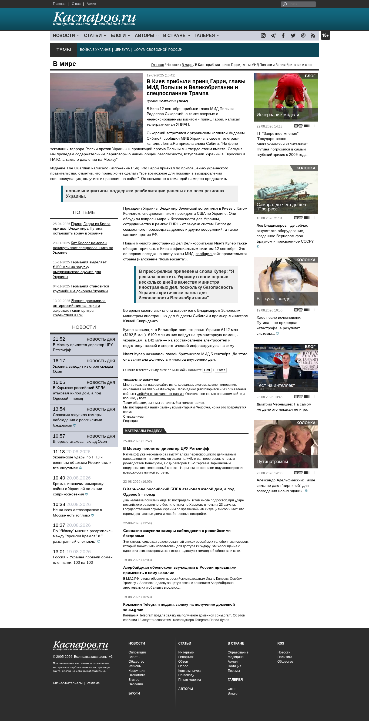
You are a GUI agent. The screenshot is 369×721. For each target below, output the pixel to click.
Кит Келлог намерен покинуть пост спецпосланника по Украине (83, 248)
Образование (238, 652)
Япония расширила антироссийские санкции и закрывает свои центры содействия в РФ (79, 308)
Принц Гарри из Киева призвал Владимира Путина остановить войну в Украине (81, 229)
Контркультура (189, 671)
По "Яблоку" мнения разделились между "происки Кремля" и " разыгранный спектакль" (82, 536)
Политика (284, 657)
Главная (59, 4)
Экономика (137, 675)
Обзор (183, 661)
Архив (91, 4)
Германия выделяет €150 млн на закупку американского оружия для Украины (79, 269)
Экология (136, 684)
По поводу (186, 675)
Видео (232, 693)
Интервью (186, 652)
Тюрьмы (234, 671)
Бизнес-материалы (68, 683)
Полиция (234, 666)
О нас (76, 4)
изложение (120, 168)
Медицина (236, 657)
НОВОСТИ (64, 35)
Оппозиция (137, 652)
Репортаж (185, 657)
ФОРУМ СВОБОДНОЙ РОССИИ (158, 50)
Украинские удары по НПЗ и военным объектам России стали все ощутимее (82, 462)
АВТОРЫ (144, 35)
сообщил (204, 253)
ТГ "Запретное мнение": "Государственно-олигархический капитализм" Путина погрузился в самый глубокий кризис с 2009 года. (282, 144)
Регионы (135, 666)
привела (186, 143)
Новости (283, 652)
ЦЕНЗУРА (122, 50)
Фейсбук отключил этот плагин (160, 394)
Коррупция (137, 671)
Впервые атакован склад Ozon (80, 441)
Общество (136, 661)
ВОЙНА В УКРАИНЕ (95, 50)
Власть (134, 657)
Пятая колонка (189, 680)
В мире (187, 65)
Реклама (93, 683)
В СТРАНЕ (174, 35)
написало (99, 168)
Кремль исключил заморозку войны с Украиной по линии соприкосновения (78, 488)
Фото (232, 689)
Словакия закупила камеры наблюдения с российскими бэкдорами (77, 420)
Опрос (183, 666)
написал (232, 119)
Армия (233, 661)
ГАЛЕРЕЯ (204, 35)
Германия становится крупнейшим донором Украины (81, 288)
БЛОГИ (118, 35)
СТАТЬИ (93, 35)
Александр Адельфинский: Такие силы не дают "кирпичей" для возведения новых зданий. (286, 485)
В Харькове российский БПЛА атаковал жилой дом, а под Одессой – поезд (79, 392)
